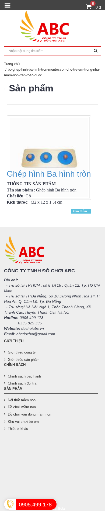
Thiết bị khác (18, 429)
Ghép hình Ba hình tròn (49, 173)
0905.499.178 (35, 504)
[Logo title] (52, 28)
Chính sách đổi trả (22, 383)
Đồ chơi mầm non (22, 407)
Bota (61, 508)
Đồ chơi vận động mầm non (29, 414)
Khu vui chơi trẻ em (23, 422)
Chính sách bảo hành (24, 376)
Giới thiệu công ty (22, 352)
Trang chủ (12, 64)
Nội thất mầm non (22, 400)
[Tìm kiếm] (95, 51)
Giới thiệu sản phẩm (24, 360)
